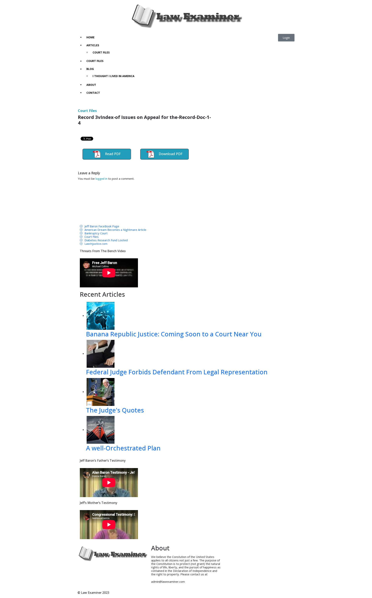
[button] (286, 37)
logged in (101, 178)
